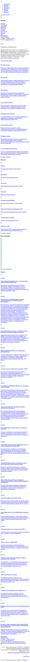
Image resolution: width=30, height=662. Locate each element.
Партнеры (6, 6)
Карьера (6, 10)
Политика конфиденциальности (17, 643)
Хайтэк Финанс (5, 37)
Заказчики (6, 8)
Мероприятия (4, 35)
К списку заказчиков (6, 269)
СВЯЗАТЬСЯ (4, 637)
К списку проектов (6, 233)
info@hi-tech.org (9, 39)
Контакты (6, 12)
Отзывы (3, 30)
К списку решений (5, 157)
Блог (2, 34)
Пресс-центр (4, 31)
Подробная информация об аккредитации (18, 652)
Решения (6, 5)
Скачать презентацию (6, 60)
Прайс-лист (26, 656)
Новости (6, 9)
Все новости (4, 636)
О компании (7, 4)
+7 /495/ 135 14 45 (10, 38)
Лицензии (3, 27)
